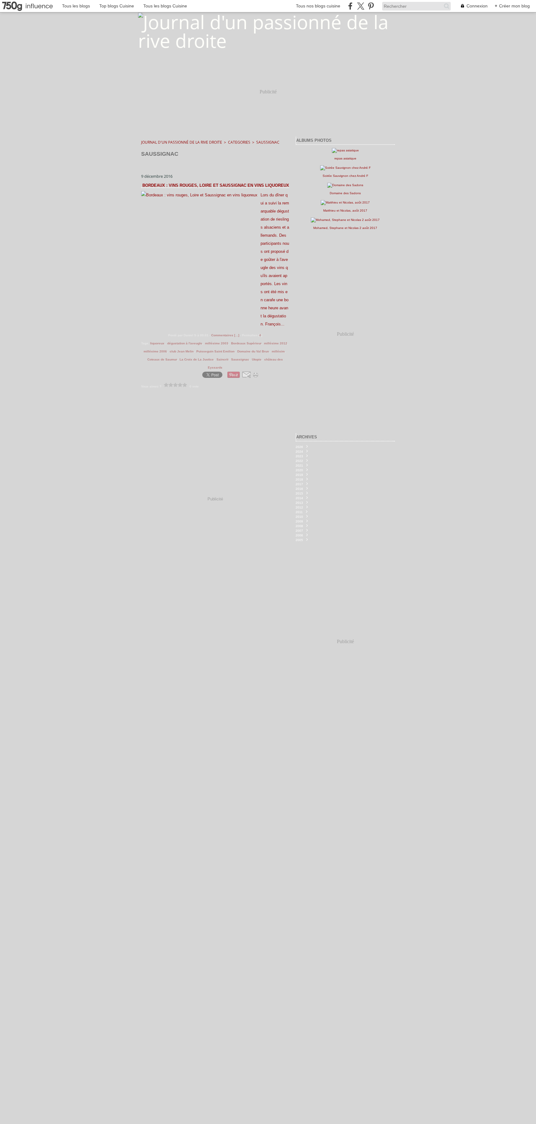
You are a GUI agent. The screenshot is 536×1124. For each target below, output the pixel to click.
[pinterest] (371, 6)
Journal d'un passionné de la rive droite (181, 142)
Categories (239, 142)
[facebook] (350, 6)
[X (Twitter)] (360, 6)
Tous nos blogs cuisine (318, 5)
